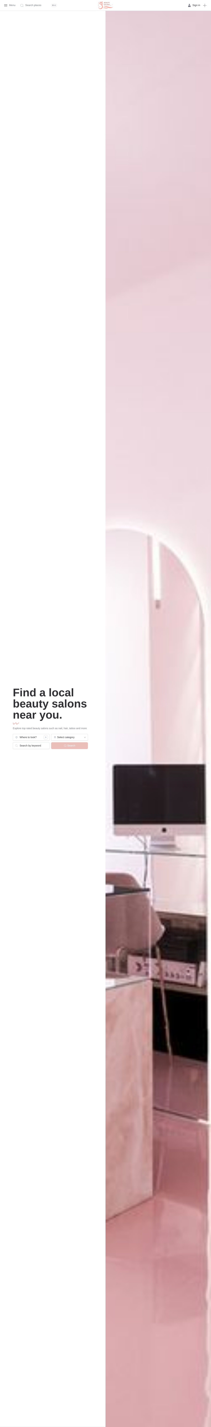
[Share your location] (45, 737)
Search (71, 745)
